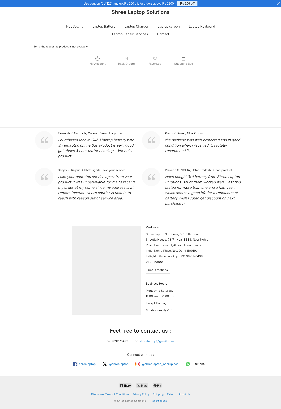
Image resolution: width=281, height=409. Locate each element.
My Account (97, 63)
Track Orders (126, 63)
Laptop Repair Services (130, 34)
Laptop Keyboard (202, 26)
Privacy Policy (141, 394)
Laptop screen (169, 26)
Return (171, 394)
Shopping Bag (183, 63)
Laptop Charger (136, 26)
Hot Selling (74, 26)
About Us (184, 394)
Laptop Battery (104, 26)
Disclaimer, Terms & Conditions (110, 394)
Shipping (158, 394)
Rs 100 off (187, 3)
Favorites (155, 63)
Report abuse (159, 400)
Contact (163, 34)
